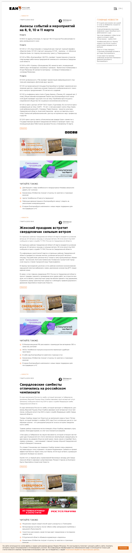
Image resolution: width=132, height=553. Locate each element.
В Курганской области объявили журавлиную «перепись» (44, 537)
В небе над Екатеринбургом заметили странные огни (42, 355)
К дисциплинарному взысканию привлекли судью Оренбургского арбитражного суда (108, 31)
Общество (23, 128)
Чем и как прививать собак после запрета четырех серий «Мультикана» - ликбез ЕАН (108, 37)
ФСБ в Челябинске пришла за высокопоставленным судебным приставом (45, 351)
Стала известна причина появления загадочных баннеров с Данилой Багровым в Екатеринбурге (109, 58)
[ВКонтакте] (66, 132)
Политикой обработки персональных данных (82, 549)
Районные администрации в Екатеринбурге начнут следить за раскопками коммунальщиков (45, 202)
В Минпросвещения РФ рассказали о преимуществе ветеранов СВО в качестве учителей (49, 345)
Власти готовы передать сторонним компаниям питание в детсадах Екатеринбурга (108, 51)
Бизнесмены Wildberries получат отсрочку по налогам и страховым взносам (47, 194)
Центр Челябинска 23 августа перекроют (38, 198)
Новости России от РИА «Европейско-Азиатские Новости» (15, 8)
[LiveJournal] (76, 132)
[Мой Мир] (74, 132)
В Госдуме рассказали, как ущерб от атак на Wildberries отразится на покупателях (109, 24)
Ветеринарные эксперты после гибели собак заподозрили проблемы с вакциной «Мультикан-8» (49, 528)
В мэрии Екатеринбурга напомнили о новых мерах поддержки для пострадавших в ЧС (47, 207)
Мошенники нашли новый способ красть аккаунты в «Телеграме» (47, 524)
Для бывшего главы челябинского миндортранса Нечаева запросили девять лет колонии (48, 189)
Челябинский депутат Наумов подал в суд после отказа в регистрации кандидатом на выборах (107, 44)
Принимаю (123, 548)
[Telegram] (71, 132)
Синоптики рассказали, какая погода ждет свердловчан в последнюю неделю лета (48, 533)
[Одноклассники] (69, 132)
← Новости (24, 15)
